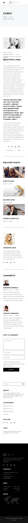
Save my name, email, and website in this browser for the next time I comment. (14, 364)
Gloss (12, 56)
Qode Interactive (13, 518)
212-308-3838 (6, 478)
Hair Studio (8, 181)
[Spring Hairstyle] (14, 209)
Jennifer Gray (8, 54)
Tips (10, 17)
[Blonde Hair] (14, 191)
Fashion (6, 56)
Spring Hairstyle (11, 218)
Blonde (5, 431)
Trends (5, 57)
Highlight (18, 56)
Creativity (7, 406)
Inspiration (7, 411)
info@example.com (8, 476)
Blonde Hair (9, 200)
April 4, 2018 (7, 52)
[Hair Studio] (14, 172)
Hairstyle (6, 408)
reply (17, 289)
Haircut (19, 431)
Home (5, 17)
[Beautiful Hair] (14, 239)
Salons (11, 433)
